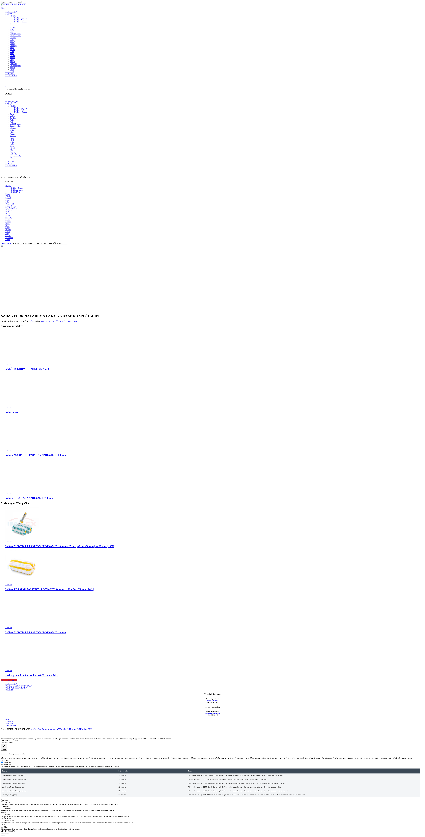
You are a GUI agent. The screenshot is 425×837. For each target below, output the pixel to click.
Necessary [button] (4, 760)
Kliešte (12, 158)
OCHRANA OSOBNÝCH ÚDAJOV (19, 686)
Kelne (12, 138)
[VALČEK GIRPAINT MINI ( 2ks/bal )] (22, 362)
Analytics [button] (4, 812)
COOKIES (9, 690)
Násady (12, 132)
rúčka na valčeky (61, 321)
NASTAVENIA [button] (7, 741)
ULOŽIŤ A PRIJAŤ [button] (8, 831)
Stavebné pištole (15, 126)
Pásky (12, 120)
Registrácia (9, 721)
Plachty (12, 134)
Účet (7, 719)
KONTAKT (9, 162)
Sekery (12, 146)
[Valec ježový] (22, 405)
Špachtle (13, 118)
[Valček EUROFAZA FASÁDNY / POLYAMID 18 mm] (22, 626)
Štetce (12, 114)
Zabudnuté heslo (11, 725)
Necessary (7, 762)
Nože (12, 144)
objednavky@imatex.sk (212, 713)
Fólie (11, 122)
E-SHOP (8, 104)
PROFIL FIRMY (11, 102)
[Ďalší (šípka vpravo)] (4, 835)
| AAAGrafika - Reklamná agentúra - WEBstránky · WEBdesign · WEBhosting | (59, 729)
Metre (12, 142)
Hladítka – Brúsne (20, 112)
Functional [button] (4, 800)
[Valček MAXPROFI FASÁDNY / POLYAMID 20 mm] (22, 448)
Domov (3, 243)
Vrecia (12, 160)
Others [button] (3, 825)
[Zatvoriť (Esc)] (8, 833)
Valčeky (12, 116)
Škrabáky (13, 136)
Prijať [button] (16, 741)
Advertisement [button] (6, 819)
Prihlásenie (9, 723)
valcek (70, 321)
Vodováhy (13, 154)
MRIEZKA (50, 321)
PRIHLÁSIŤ (10, 164)
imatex (43, 321)
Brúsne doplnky (15, 156)
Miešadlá (13, 128)
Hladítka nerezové (20, 108)
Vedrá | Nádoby (15, 124)
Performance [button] (5, 806)
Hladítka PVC (19, 110)
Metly (12, 130)
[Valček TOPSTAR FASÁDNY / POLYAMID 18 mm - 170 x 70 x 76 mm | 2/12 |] (22, 583)
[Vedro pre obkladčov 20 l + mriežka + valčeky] (22, 669)
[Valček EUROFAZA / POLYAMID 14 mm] (22, 491)
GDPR (90, 729)
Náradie (12, 148)
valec (75, 321)
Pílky (12, 150)
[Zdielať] (6, 833)
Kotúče (12, 152)
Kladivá (12, 140)
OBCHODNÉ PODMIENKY (16, 688)
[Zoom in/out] (2, 833)
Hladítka (13, 106)
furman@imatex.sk (212, 700)
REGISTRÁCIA (11, 166)
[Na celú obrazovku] (4, 833)
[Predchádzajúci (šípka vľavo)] (2, 835)
